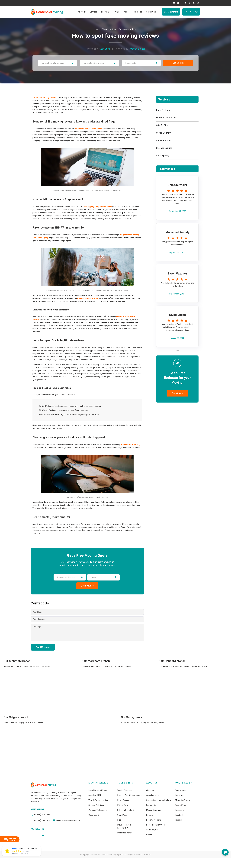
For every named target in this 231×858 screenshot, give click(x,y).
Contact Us (151, 12)
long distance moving (130, 444)
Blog (125, 12)
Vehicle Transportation (98, 800)
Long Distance (163, 110)
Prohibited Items (124, 833)
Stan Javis (104, 48)
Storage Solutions (96, 805)
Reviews (149, 815)
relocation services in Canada (88, 129)
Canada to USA (163, 140)
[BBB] (178, 3)
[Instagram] (189, 3)
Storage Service (164, 148)
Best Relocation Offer (155, 825)
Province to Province (166, 117)
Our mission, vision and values (158, 800)
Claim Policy (122, 815)
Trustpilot (179, 820)
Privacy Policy (123, 805)
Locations (105, 12)
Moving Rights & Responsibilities (124, 826)
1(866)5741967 (191, 12)
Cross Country (163, 132)
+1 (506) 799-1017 (42, 820)
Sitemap (147, 854)
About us (82, 12)
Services (93, 12)
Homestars (179, 795)
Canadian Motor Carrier (88, 298)
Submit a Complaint (125, 810)
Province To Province (97, 810)
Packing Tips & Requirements (129, 795)
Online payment (171, 12)
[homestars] (174, 3)
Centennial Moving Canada (44, 97)
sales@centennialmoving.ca (68, 820)
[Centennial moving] (47, 12)
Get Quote (177, 393)
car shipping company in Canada (97, 206)
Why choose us (152, 795)
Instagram (179, 810)
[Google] (198, 3)
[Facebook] (181, 3)
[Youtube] (185, 3)
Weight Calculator (124, 790)
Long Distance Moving (97, 790)
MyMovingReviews (183, 800)
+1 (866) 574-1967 (42, 814)
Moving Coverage (153, 810)
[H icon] (193, 3)
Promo (116, 12)
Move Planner (123, 800)
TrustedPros (180, 805)
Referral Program (153, 820)
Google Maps (180, 790)
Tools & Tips (136, 12)
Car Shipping (162, 155)
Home (97, 29)
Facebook (179, 815)
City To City (162, 125)
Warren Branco (137, 48)
